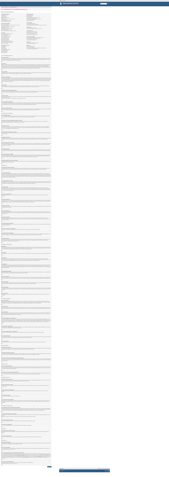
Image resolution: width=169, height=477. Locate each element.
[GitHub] (107, 471)
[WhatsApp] (109, 471)
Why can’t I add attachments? (5, 39)
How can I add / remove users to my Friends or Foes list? (34, 28)
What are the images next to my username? (7, 28)
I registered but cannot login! (5, 17)
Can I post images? (3, 48)
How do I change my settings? (5, 24)
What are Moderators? (29, 15)
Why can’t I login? (3, 18)
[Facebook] (105, 471)
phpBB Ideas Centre (42, 448)
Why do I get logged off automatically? (6, 20)
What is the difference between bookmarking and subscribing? (35, 37)
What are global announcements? (5, 49)
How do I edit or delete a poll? (5, 37)
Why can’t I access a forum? (5, 38)
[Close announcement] (50, 9)
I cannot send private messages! (31, 23)
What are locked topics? (4, 51)
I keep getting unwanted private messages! (32, 24)
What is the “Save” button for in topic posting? (7, 41)
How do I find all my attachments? (31, 43)
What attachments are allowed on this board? (33, 42)
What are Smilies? (3, 47)
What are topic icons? (4, 52)
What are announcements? (4, 50)
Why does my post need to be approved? (6, 42)
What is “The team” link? (30, 20)
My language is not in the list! (5, 27)
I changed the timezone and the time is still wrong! (8, 26)
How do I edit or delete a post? (5, 34)
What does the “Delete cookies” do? (6, 21)
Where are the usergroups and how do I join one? (33, 17)
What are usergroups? (29, 16)
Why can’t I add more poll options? (5, 36)
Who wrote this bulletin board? (31, 46)
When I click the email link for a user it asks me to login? (8, 30)
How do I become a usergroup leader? (32, 18)
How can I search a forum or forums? (32, 31)
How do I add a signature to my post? (6, 35)
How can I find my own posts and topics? (32, 34)
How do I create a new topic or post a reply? (7, 33)
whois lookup (15, 454)
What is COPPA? (3, 15)
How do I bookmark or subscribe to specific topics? (33, 38)
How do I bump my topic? (4, 43)
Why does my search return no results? (32, 32)
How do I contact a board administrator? (32, 48)
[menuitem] (64, 1)
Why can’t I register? (4, 16)
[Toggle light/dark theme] (108, 1)
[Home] (61, 3)
